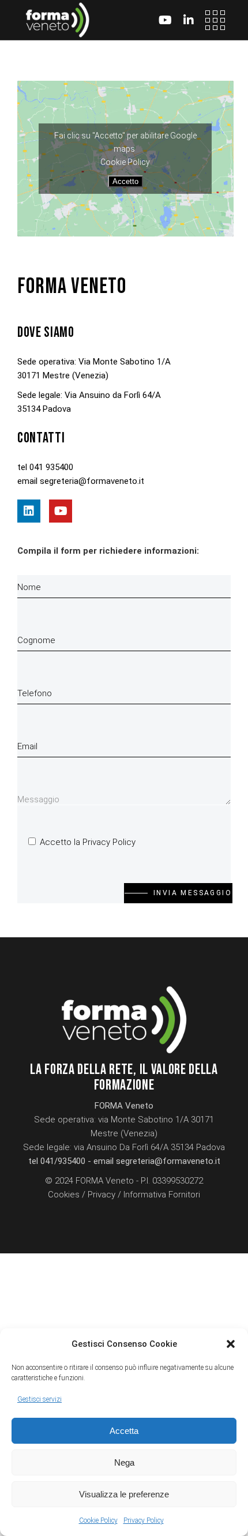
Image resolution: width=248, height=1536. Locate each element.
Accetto (125, 181)
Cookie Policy (98, 1520)
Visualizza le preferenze (124, 1494)
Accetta (124, 1431)
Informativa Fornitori (161, 1194)
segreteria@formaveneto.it (92, 481)
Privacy (101, 1194)
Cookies (64, 1194)
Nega (124, 1462)
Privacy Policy (143, 1520)
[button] (230, 1344)
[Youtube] (60, 511)
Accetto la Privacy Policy (88, 842)
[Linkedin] (28, 511)
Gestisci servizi (39, 1399)
